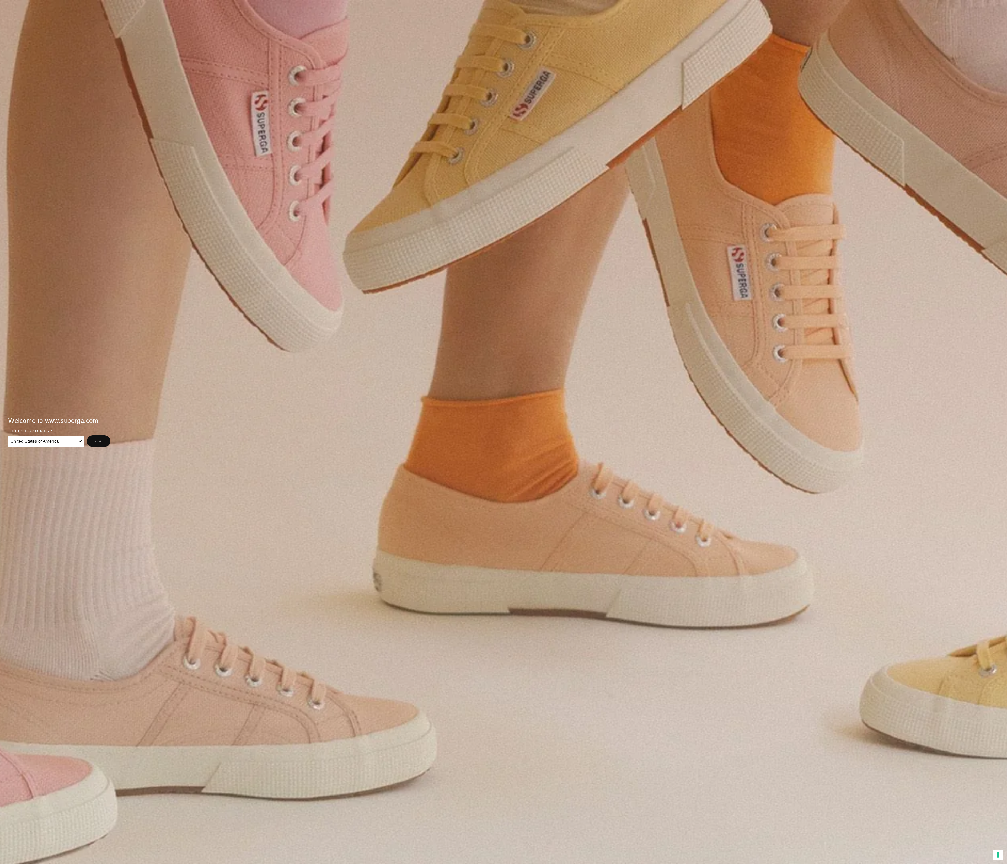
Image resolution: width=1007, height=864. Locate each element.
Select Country (30, 431)
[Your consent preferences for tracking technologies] (998, 855)
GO (99, 441)
